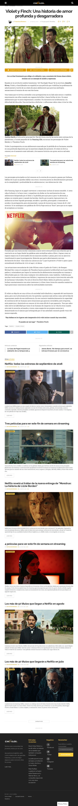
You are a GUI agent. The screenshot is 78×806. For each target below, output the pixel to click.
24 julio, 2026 (22, 546)
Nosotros (7, 799)
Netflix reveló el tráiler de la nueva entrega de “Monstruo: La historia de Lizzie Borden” (38, 485)
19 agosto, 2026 (19, 164)
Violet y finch (20, 326)
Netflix (12, 326)
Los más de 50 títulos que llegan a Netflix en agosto (34, 603)
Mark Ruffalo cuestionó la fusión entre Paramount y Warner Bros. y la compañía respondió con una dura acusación (36, 775)
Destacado (10, 371)
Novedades (12, 6)
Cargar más (39, 721)
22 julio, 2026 (22, 606)
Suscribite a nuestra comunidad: (65, 745)
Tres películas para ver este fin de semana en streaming (37, 423)
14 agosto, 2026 (54, 164)
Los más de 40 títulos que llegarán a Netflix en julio (34, 661)
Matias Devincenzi (12, 366)
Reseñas (52, 21)
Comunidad (8, 796)
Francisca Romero (20, 21)
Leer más (9, 415)
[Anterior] (37, 171)
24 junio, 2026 (22, 664)
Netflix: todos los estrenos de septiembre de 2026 (33, 363)
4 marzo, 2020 (34, 21)
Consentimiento (19, 796)
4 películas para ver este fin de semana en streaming (35, 543)
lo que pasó (20, 6)
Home (6, 6)
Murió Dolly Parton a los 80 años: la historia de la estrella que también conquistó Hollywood (36, 750)
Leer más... (8, 767)
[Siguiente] (40, 171)
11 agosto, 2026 (22, 489)
